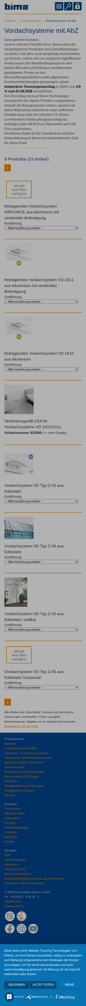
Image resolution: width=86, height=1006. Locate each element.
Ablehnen (16, 985)
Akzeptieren (43, 985)
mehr (69, 985)
